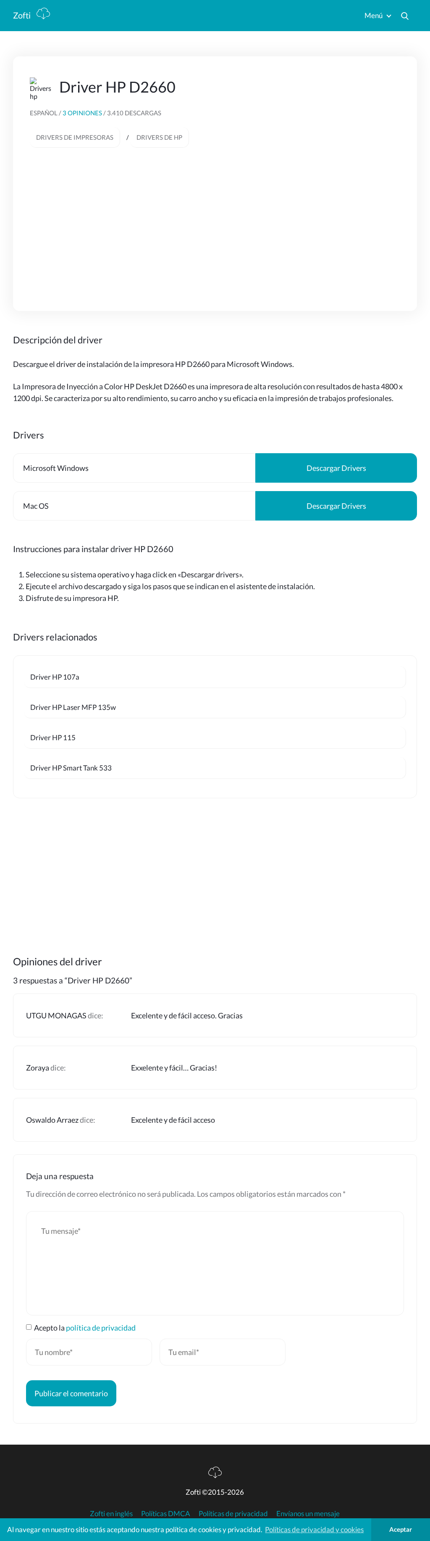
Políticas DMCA (165, 1513)
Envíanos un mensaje (308, 1513)
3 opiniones (83, 113)
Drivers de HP (159, 137)
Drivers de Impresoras (74, 137)
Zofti (22, 15)
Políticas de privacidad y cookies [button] (314, 1529)
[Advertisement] (215, 219)
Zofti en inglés (111, 1513)
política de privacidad (101, 1327)
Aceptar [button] (400, 1529)
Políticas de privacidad (233, 1513)
